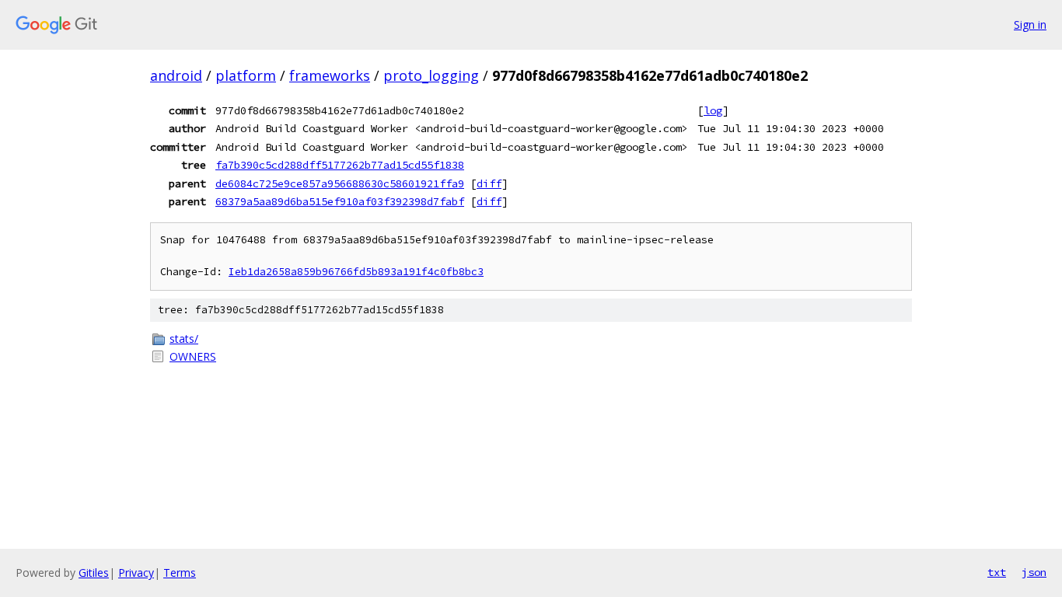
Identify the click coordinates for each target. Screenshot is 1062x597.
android (176, 75)
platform (245, 75)
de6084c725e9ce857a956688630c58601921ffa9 (339, 183)
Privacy (136, 572)
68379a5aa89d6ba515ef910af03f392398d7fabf (339, 201)
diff (489, 183)
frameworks (329, 75)
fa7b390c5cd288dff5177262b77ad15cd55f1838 (339, 165)
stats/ (183, 338)
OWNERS (192, 356)
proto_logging (431, 75)
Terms (179, 572)
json (1034, 572)
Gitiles (94, 572)
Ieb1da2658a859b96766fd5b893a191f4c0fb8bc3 (356, 271)
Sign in (1030, 24)
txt (996, 572)
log (713, 110)
